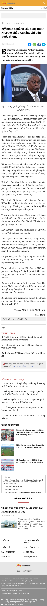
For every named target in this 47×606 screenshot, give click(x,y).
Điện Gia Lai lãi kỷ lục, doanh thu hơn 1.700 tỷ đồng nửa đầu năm (30, 446)
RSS (18, 571)
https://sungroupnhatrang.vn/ (31, 492)
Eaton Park (8, 489)
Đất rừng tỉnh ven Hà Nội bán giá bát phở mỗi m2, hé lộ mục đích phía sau (22, 401)
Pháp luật (6, 547)
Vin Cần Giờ (13, 486)
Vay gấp (7, 477)
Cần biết (5, 557)
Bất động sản (30, 557)
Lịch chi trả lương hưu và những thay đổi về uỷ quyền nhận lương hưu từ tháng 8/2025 (30, 432)
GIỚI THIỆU (27, 571)
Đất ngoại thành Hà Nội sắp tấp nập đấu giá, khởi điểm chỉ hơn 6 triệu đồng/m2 (22, 392)
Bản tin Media (8, 552)
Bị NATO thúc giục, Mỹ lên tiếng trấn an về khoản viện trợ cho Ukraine (21, 338)
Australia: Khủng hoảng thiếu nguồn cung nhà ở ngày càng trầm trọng (23, 384)
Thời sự (5, 540)
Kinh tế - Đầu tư (31, 547)
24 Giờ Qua (29, 552)
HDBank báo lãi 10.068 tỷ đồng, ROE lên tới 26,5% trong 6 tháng (29, 461)
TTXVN (43, 315)
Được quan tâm (10, 425)
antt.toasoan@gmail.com (22, 366)
